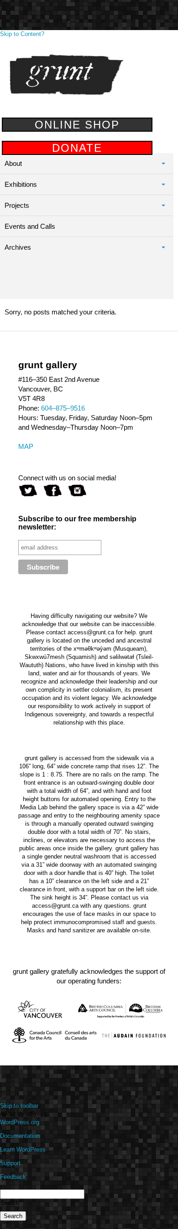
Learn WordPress (23, 1149)
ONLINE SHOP (77, 124)
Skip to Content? (22, 34)
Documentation (20, 1135)
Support (10, 1163)
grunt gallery (66, 74)
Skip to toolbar (19, 1105)
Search (9, 1202)
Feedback (13, 1176)
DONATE (77, 148)
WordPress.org (19, 1122)
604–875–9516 (63, 408)
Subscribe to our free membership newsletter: (77, 523)
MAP (25, 446)
